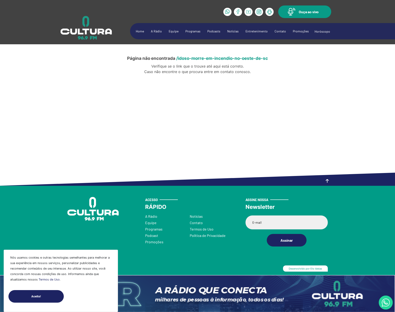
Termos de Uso (49, 279)
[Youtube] (248, 12)
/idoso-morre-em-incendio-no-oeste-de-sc (222, 58)
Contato (280, 31)
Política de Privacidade (208, 235)
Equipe (174, 31)
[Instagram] (259, 12)
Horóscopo (322, 31)
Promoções (301, 31)
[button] (304, 11)
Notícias (233, 31)
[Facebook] (238, 12)
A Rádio (156, 31)
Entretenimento (257, 31)
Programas (192, 31)
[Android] (269, 12)
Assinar (286, 240)
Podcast (151, 235)
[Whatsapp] (227, 12)
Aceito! (36, 296)
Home (140, 31)
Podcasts (213, 31)
